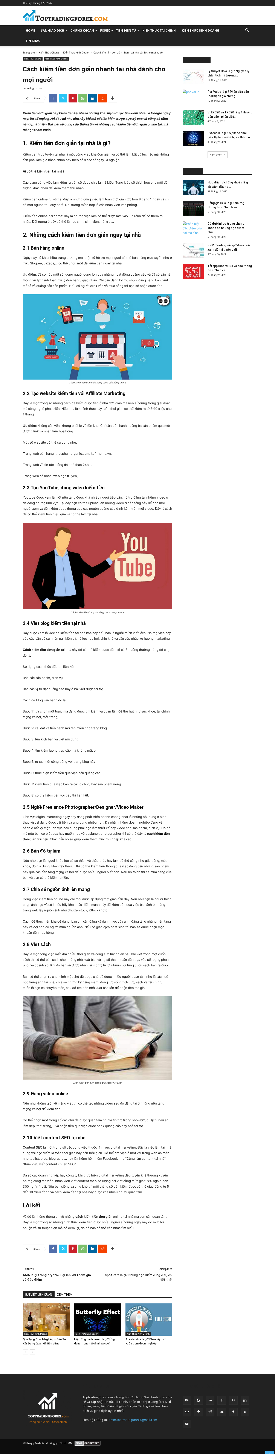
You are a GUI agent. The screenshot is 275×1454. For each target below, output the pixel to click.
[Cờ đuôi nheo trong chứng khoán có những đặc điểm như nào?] (193, 228)
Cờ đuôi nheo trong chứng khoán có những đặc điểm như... (226, 228)
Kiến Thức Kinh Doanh (200, 30)
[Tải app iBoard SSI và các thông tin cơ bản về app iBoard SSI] (193, 271)
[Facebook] (53, 98)
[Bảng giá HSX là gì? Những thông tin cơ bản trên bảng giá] (193, 208)
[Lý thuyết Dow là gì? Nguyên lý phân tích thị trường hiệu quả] (193, 76)
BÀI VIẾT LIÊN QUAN (38, 1294)
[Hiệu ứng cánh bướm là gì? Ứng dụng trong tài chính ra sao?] (97, 1319)
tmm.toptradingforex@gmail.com (133, 1420)
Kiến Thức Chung (49, 52)
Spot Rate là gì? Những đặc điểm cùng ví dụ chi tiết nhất (138, 1277)
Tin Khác (33, 41)
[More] (112, 98)
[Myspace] (187, 1412)
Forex (105, 30)
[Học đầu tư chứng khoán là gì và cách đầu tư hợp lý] (193, 187)
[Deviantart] (210, 1400)
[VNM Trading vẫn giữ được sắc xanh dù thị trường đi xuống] (193, 250)
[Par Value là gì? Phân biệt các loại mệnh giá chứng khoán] (193, 97)
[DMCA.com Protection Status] (88, 1443)
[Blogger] (198, 1400)
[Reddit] (210, 1412)
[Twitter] (63, 98)
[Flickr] (233, 1400)
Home (30, 30)
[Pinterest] (73, 98)
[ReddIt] (102, 98)
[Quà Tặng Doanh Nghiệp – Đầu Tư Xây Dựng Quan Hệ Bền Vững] (46, 1319)
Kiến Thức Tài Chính (159, 30)
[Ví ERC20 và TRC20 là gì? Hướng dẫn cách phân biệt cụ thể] (193, 117)
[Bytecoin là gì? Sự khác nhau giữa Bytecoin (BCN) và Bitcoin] (193, 138)
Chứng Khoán (82, 30)
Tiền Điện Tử (126, 30)
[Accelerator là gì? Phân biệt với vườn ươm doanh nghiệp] (148, 1319)
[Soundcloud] (221, 1412)
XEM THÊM (64, 1294)
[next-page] (32, 1352)
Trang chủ (29, 52)
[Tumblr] (233, 1412)
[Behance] (187, 1400)
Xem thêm (216, 154)
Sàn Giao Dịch (52, 30)
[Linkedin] (92, 98)
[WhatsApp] (82, 98)
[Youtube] (187, 1424)
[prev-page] (25, 1352)
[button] (247, 31)
